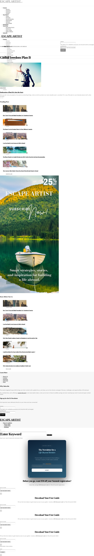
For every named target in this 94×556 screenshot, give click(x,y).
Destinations (5, 24)
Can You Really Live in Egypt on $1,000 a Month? (14, 143)
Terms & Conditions (7, 423)
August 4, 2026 (9, 341)
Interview (8, 9)
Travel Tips (5, 26)
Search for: (2, 431)
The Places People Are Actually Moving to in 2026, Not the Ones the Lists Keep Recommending (24, 157)
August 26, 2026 (9, 132)
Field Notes (8, 12)
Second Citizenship (10, 19)
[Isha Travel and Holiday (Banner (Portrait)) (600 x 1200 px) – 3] (29, 292)
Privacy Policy (7, 424)
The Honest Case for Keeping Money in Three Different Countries (17, 129)
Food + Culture (9, 30)
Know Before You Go (10, 27)
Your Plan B (5, 14)
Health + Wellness (9, 31)
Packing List (8, 28)
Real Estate (8, 17)
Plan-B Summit (9, 23)
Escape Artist (11, 36)
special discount (22, 393)
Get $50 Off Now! (5, 490)
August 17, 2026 (9, 146)
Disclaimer (6, 427)
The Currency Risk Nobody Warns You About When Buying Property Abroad (20, 171)
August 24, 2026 (9, 118)
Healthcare (8, 21)
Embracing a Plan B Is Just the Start (11, 92)
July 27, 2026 (8, 368)
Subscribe (5, 33)
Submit (63, 50)
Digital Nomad (9, 20)
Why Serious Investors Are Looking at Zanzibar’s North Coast (17, 365)
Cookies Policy (7, 425)
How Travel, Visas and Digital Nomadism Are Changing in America (18, 115)
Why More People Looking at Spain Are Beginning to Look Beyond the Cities (20, 338)
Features (5, 7)
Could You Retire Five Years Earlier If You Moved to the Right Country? (19, 352)
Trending (8, 13)
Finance (7, 16)
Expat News (8, 10)
